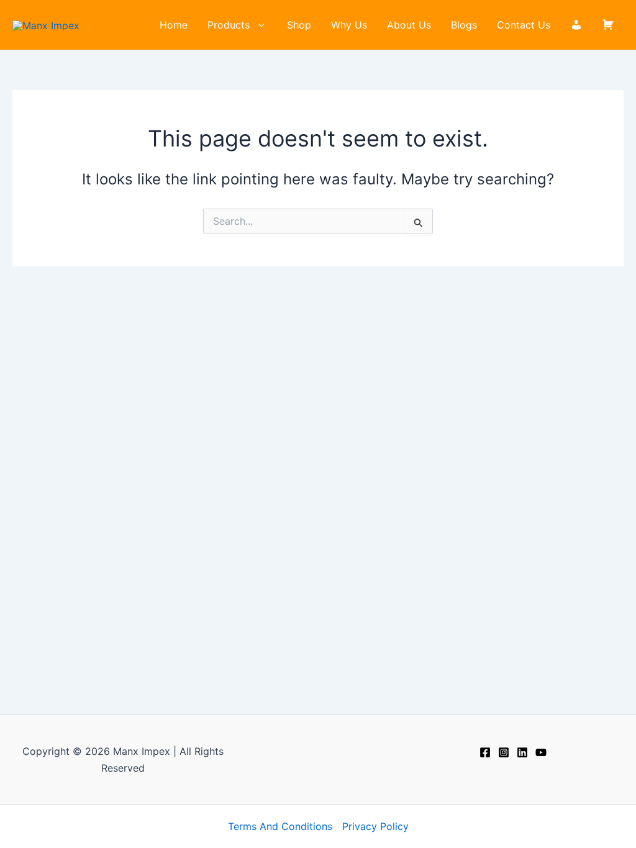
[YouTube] (541, 752)
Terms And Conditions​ (280, 826)
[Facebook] (485, 752)
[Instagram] (503, 752)
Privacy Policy (375, 826)
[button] (258, 25)
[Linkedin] (522, 752)
